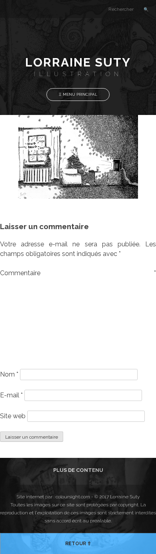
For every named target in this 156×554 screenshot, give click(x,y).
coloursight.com (73, 497)
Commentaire (78, 273)
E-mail (11, 395)
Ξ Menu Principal (78, 94)
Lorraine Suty (78, 62)
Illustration (78, 74)
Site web (13, 416)
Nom (9, 374)
